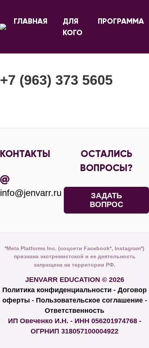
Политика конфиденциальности (57, 290)
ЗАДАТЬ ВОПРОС (106, 200)
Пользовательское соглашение (89, 300)
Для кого (73, 26)
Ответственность (74, 310)
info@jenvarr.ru (31, 193)
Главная (30, 21)
